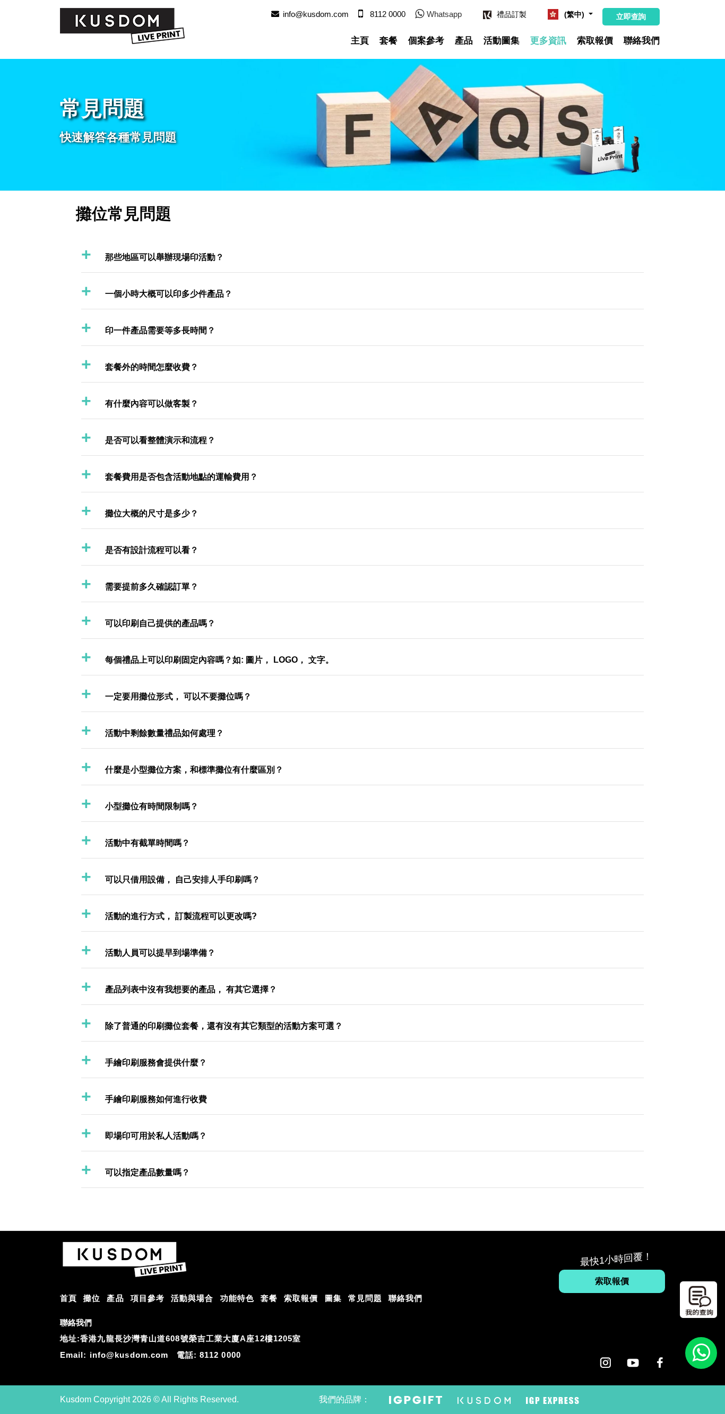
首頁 (68, 1298)
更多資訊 (548, 41)
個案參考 (426, 41)
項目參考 (148, 1298)
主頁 (360, 41)
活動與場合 (192, 1298)
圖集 (333, 1298)
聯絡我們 (642, 41)
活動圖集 (502, 41)
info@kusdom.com (316, 14)
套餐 (388, 41)
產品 (464, 41)
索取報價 (595, 41)
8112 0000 (220, 1354)
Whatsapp (444, 14)
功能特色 (237, 1298)
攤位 (91, 1298)
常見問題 (365, 1298)
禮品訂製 (512, 14)
